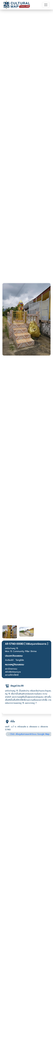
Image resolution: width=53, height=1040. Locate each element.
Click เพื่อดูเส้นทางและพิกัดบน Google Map (29, 734)
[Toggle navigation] (46, 5)
